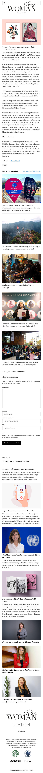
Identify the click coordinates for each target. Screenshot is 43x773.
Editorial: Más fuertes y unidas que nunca (18, 469)
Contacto (21, 731)
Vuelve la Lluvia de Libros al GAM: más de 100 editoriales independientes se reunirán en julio (20, 363)
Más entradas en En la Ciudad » (32, 171)
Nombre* (4, 411)
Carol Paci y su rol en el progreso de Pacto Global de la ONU (21, 556)
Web (3, 425)
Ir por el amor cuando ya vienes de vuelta (18, 511)
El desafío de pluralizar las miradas (15, 461)
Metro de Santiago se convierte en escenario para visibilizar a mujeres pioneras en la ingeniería (20, 325)
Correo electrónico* (7, 418)
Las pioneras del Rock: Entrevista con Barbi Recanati (19, 600)
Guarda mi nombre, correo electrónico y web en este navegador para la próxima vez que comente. (21, 436)
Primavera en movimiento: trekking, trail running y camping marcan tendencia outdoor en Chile (21, 247)
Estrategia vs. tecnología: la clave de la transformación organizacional (17, 700)
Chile (5, 165)
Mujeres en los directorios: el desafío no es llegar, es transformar (21, 671)
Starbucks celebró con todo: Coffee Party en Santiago (18, 286)
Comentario (5, 387)
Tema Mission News (15, 770)
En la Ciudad (15, 161)
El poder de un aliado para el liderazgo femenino (20, 642)
